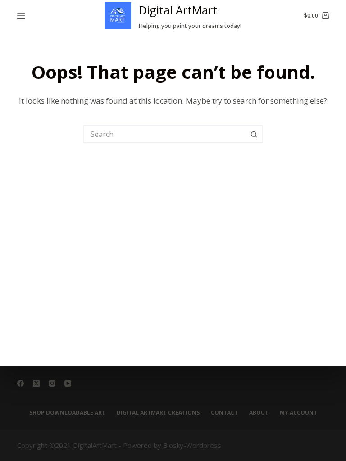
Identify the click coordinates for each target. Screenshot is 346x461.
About (259, 412)
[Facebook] (20, 383)
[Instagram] (52, 383)
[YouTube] (67, 383)
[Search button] (254, 134)
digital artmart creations (158, 412)
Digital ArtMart (178, 10)
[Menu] (21, 16)
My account (298, 412)
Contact (224, 412)
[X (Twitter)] (36, 383)
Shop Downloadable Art (67, 412)
